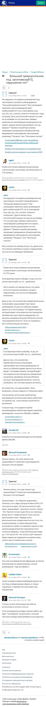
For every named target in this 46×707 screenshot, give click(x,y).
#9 (29, 577)
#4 (29, 343)
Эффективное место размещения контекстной (21, 544)
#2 (29, 190)
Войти (40, 2)
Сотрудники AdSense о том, (14, 419)
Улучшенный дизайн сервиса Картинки (18, 332)
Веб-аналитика (8, 656)
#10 (29, 600)
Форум (5, 72)
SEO (3, 649)
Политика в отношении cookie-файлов (17, 677)
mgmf (11, 160)
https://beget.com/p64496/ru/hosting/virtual (16, 624)
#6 (29, 455)
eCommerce (6, 663)
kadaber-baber (15, 574)
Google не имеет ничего (13, 330)
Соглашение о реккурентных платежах (17, 680)
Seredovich (14, 430)
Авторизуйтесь (10, 637)
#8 (29, 557)
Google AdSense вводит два (14, 417)
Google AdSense (37, 72)
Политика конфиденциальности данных (18, 674)
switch (11, 187)
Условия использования (11, 670)
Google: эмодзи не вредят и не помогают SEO (23, 152)
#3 (29, 262)
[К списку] (7, 76)
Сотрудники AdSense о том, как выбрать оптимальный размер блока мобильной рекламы (21, 143)
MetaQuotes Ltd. (17, 690)
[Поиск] (33, 3)
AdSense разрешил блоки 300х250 (16, 327)
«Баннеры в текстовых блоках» (15, 422)
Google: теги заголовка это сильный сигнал (23, 148)
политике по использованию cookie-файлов (16, 702)
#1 (29, 163)
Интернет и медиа (9, 659)
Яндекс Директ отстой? (29, 546)
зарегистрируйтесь (29, 637)
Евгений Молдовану (18, 452)
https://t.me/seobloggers (10, 474)
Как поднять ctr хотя (12, 546)
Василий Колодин (17, 597)
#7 (29, 484)
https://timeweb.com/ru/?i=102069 (13, 180)
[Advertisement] (23, 12)
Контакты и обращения (11, 683)
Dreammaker (14, 554)
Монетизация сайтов (19, 72)
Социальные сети (9, 653)
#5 (29, 433)
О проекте (6, 667)
